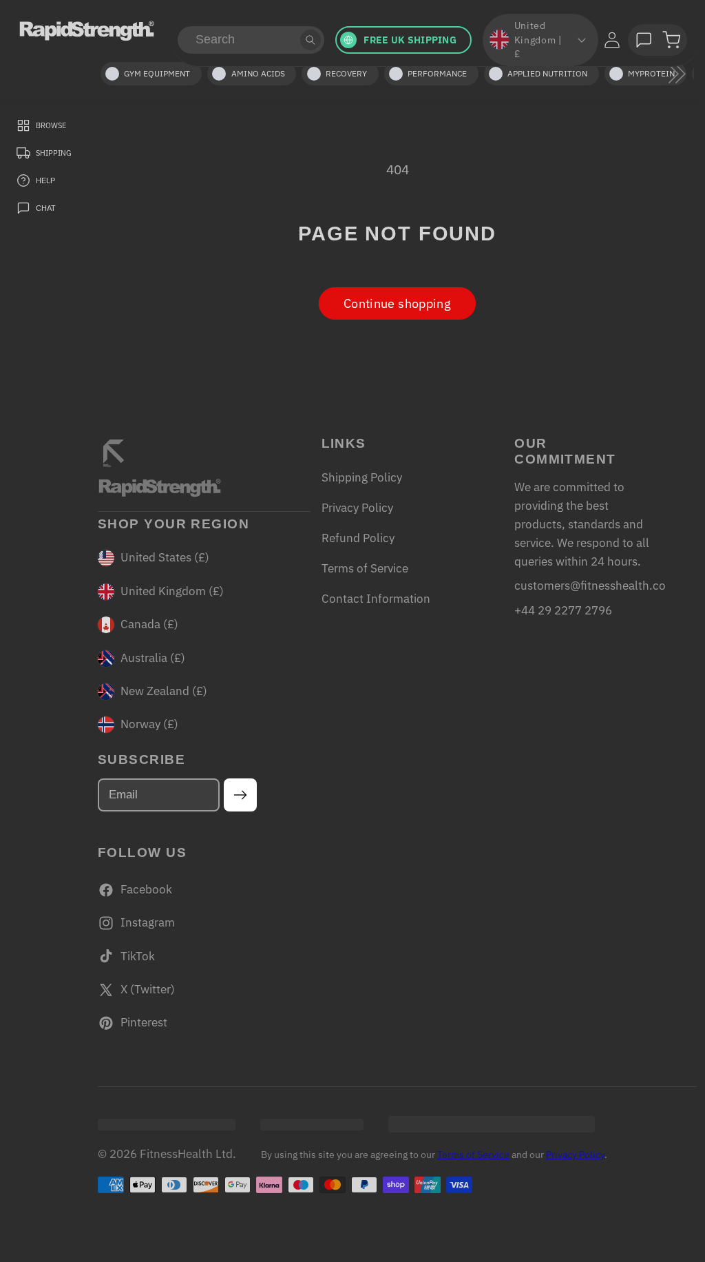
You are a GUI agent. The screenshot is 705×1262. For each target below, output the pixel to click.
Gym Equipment (157, 73)
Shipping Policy (362, 477)
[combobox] (251, 40)
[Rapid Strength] (87, 30)
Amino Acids (258, 73)
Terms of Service (365, 568)
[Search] (310, 40)
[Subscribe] (240, 794)
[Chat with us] (643, 40)
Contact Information (376, 598)
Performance (437, 73)
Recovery (346, 73)
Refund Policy (358, 538)
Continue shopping (397, 303)
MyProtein (651, 73)
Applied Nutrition (547, 73)
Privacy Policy (357, 507)
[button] (671, 40)
